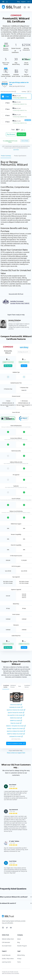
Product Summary (6, 155)
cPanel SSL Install (15, 704)
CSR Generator (6, 942)
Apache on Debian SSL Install (15, 731)
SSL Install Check (6, 946)
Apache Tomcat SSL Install (15, 712)
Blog (18, 1)
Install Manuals (6, 955)
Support (23, 1)
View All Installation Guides (14, 743)
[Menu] (29, 7)
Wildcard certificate (22, 256)
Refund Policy (21, 955)
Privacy (19, 958)
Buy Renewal (11, 134)
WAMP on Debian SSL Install (15, 734)
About (19, 939)
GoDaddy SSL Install (14, 707)
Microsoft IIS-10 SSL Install (15, 715)
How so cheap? (24, 140)
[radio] (16, 96)
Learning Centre (6, 962)
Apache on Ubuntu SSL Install (15, 710)
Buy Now (9, 365)
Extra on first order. (19, 11)
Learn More (16, 149)
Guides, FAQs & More (8, 958)
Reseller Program (22, 946)
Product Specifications (20, 155)
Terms (19, 962)
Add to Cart (21, 134)
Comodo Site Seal (14, 262)
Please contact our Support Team (16, 752)
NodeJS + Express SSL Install (15, 728)
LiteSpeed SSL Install (15, 736)
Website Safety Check (8, 939)
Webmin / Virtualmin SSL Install (15, 726)
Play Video (16, 700)
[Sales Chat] (7, 1)
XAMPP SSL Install (15, 720)
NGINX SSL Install (15, 718)
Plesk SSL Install (15, 723)
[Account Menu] (24, 7)
